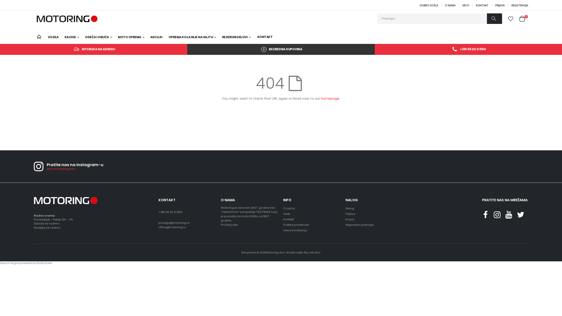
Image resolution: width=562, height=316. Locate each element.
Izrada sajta (294, 252)
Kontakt (482, 5)
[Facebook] (485, 216)
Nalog (350, 208)
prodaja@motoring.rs (174, 223)
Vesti (465, 5)
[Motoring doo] (65, 18)
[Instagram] (497, 216)
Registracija (520, 5)
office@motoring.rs (172, 227)
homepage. (330, 98)
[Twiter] (520, 216)
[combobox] (439, 18)
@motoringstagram (61, 169)
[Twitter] (508, 216)
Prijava (500, 5)
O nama (450, 5)
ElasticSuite (44, 263)
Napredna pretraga (360, 225)
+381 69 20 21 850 (473, 49)
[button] (510, 19)
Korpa (350, 219)
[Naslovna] (39, 37)
